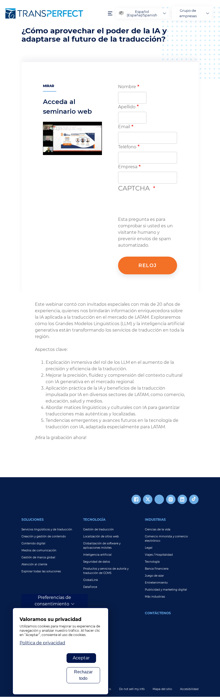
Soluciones (32, 520)
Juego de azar (154, 575)
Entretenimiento (156, 582)
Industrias (155, 520)
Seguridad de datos (96, 561)
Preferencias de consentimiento (53, 600)
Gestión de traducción (98, 529)
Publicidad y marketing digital (166, 589)
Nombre (127, 86)
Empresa (127, 166)
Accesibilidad (189, 689)
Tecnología (94, 520)
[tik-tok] (194, 499)
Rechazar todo (83, 675)
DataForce (90, 587)
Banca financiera (156, 568)
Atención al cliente (34, 564)
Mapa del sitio (162, 689)
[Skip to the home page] (53, 13)
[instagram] (170, 499)
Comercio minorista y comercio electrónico (166, 538)
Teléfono (127, 146)
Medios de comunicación (38, 550)
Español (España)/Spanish (142, 13)
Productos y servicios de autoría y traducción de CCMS (106, 571)
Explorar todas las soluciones (41, 571)
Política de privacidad (42, 642)
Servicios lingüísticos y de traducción (46, 529)
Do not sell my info (132, 689)
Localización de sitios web (101, 536)
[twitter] (147, 499)
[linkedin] (182, 499)
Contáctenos (158, 613)
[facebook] (136, 499)
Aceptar (81, 657)
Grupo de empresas (188, 13)
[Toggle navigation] (110, 13)
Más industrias (155, 596)
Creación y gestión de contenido (43, 536)
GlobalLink (90, 580)
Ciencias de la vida (157, 529)
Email (124, 126)
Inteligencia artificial (97, 554)
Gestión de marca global (38, 557)
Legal (148, 547)
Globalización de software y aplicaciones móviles (101, 545)
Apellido (126, 106)
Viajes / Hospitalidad (159, 554)
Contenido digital (33, 543)
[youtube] (159, 499)
